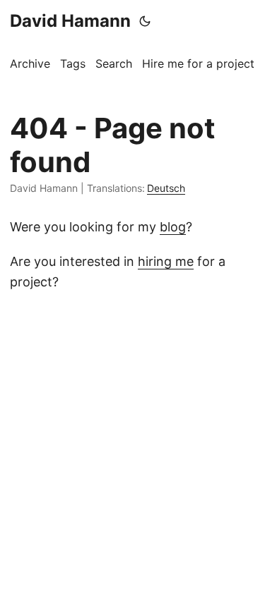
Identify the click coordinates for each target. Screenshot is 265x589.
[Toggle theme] (144, 21)
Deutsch (166, 188)
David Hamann (70, 21)
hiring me (166, 261)
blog (173, 226)
